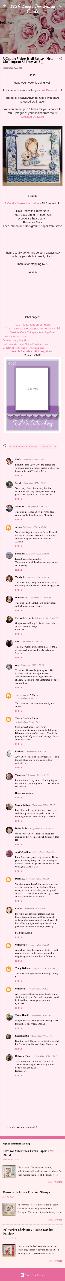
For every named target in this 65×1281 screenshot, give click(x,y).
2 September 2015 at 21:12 (31, 641)
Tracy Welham (22, 968)
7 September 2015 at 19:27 (37, 988)
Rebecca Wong (23, 1056)
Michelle (19, 506)
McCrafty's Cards (24, 618)
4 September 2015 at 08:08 (35, 908)
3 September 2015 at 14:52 (28, 698)
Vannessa (20, 775)
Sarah (18, 483)
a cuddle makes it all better (23, 446)
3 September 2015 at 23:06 (41, 828)
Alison (18, 527)
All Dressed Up (51, 90)
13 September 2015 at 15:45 (44, 1056)
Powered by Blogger (34, 1275)
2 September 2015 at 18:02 (34, 483)
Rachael (19, 751)
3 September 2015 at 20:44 (37, 751)
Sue (17, 641)
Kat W (18, 908)
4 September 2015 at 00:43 (44, 852)
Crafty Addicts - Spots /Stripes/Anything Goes (25, 343)
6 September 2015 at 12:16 (37, 944)
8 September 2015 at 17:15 (42, 1035)
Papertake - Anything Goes (16, 340)
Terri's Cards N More (26, 695)
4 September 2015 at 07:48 (37, 878)
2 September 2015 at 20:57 (46, 618)
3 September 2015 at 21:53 (43, 804)
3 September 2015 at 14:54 (28, 721)
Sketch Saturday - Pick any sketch (32, 351)
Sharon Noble (22, 1035)
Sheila (18, 459)
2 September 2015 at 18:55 (37, 553)
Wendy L (19, 577)
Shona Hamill (22, 1015)
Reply (18, 475)
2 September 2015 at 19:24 (37, 577)
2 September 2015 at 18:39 (34, 527)
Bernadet (20, 553)
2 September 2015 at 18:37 (36, 506)
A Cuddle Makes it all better (22, 203)
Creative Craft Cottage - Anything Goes (32, 332)
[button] (60, 59)
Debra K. (20, 878)
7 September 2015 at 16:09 (43, 968)
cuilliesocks (21, 597)
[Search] (60, 6)
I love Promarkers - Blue (14, 336)
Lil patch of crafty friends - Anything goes (23, 347)
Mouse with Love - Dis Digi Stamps (26, 1192)
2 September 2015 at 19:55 (39, 597)
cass (17, 665)
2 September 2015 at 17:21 (34, 459)
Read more (55, 1182)
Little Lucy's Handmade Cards (32, 8)
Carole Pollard (22, 804)
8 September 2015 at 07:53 (42, 1015)
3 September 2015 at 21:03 (37, 775)
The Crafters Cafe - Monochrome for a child (32, 328)
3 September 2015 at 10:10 (32, 665)
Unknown (20, 944)
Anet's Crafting (23, 852)
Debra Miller (22, 828)
